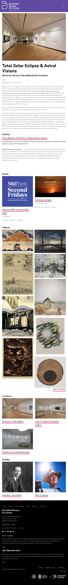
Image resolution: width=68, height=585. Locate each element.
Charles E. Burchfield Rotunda (15, 452)
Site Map (63, 571)
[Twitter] (8, 531)
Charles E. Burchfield (11, 495)
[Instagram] (6, 531)
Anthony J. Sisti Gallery (12, 422)
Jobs (27, 506)
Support (34, 506)
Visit (3, 547)
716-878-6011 (6, 524)
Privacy (41, 567)
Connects (43, 506)
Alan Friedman (41, 495)
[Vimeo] (11, 531)
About (4, 506)
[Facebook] (3, 531)
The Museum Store (11, 551)
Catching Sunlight (43, 200)
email (13, 524)
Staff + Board (19, 506)
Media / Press (50, 567)
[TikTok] (13, 531)
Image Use (61, 567)
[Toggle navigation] (63, 6)
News (11, 506)
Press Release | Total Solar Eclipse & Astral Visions (25, 138)
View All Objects (59, 389)
